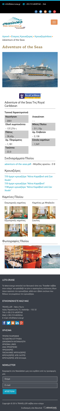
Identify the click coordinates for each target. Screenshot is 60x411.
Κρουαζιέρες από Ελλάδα (14, 358)
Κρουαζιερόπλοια (43, 36)
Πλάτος (8, 132)
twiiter (40, 11)
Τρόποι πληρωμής (10, 336)
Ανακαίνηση (38, 117)
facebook (36, 11)
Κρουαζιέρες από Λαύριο (13, 355)
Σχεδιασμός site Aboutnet (31, 408)
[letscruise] (12, 22)
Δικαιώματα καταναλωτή (13, 342)
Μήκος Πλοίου (39, 124)
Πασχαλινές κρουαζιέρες (14, 353)
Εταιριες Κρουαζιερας (22, 36)
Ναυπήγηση (11, 117)
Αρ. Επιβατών (39, 132)
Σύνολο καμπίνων (41, 140)
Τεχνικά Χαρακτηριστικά (16, 112)
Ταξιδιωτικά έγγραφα (12, 339)
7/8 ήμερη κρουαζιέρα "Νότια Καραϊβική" (25, 183)
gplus (54, 11)
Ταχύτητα (9, 148)
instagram (50, 11)
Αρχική (5, 36)
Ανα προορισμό (9, 347)
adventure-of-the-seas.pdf (18, 164)
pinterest (45, 11)
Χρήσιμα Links (9, 344)
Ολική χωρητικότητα (15, 124)
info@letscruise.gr (12, 4)
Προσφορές (7, 350)
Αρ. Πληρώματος (13, 140)
